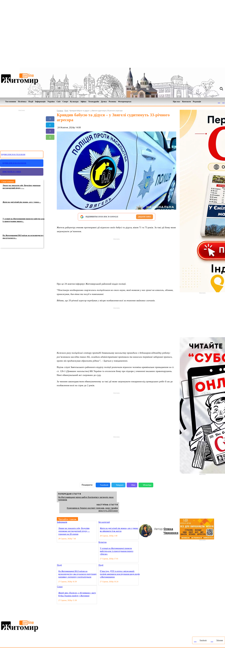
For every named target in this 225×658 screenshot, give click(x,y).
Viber (133, 485)
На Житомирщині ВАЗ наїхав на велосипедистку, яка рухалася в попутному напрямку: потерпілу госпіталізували (77, 574)
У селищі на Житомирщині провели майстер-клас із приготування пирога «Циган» (116, 551)
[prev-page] (140, 522)
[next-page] (142, 522)
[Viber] (50, 131)
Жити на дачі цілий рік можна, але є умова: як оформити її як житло (119, 529)
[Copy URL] (50, 149)
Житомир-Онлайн (21, 653)
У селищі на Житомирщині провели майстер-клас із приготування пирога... (24, 220)
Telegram (120, 485)
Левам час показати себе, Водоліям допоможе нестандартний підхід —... (21, 186)
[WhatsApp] (50, 137)
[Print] (50, 155)
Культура (103, 542)
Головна (60, 110)
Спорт (60, 587)
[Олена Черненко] (146, 530)
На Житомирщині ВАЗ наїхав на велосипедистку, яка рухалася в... (23, 236)
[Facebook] (219, 101)
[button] (221, 88)
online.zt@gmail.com (143, 653)
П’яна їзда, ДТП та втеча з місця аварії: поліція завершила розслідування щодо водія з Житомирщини (120, 574)
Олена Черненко (171, 531)
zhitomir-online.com (111, 653)
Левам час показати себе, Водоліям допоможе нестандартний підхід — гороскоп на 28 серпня (74, 531)
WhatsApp (147, 485)
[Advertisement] (21, 128)
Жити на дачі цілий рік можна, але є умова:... (22, 202)
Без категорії (104, 522)
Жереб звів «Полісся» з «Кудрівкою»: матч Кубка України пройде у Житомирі (77, 594)
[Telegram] (223, 101)
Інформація (62, 522)
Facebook (104, 485)
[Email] (50, 143)
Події (66, 110)
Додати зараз (144, 217)
